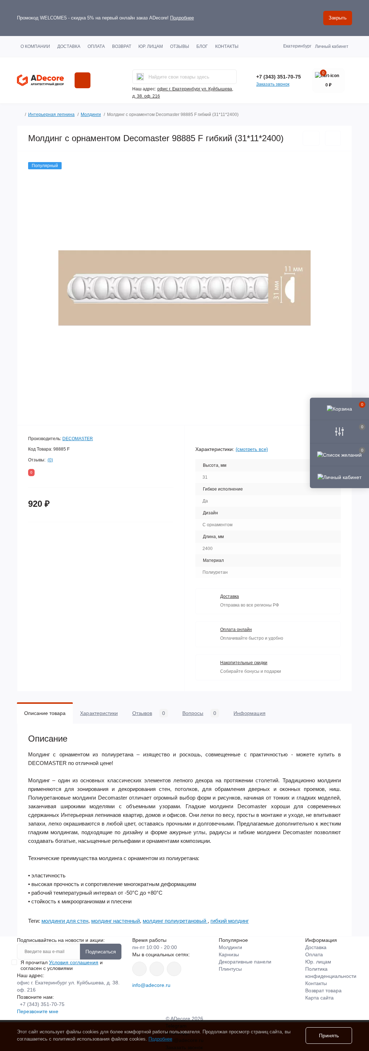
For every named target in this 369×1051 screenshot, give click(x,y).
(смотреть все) (252, 449)
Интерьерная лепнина (51, 114)
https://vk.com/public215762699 (139, 969)
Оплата (96, 46)
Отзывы (179, 46)
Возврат (121, 46)
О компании (35, 46)
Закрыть (338, 18)
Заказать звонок (272, 84)
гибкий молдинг (229, 921)
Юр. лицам (150, 46)
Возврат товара (323, 990)
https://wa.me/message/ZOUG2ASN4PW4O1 (174, 969)
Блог (202, 46)
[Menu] (82, 80)
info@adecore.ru (151, 985)
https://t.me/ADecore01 (157, 969)
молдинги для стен (64, 921)
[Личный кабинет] (339, 477)
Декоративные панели (245, 962)
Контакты (227, 46)
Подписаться (100, 951)
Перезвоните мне (37, 1011)
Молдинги (91, 114)
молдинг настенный (115, 921)
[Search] (140, 77)
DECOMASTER (77, 438)
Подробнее (182, 18)
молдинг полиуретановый (175, 921)
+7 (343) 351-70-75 (278, 77)
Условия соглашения (73, 962)
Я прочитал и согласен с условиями (62, 965)
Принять (329, 1035)
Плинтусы (230, 969)
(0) (50, 459)
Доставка (68, 46)
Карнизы (229, 954)
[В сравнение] (333, 138)
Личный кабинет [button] (331, 46)
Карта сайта (319, 998)
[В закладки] (311, 138)
